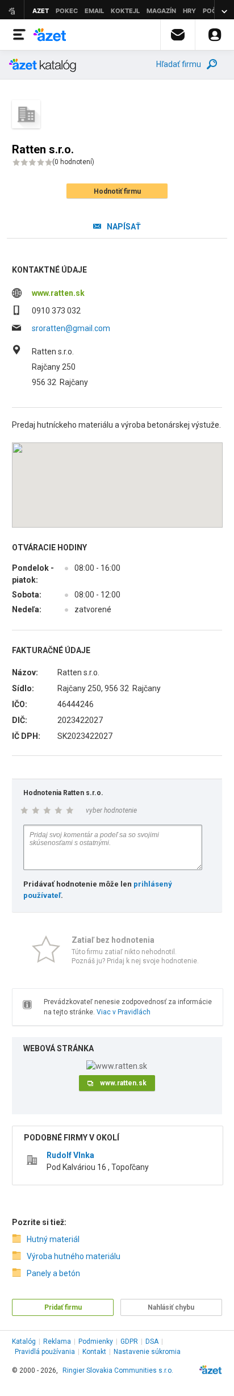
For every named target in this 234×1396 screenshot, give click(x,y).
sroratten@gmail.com (71, 328)
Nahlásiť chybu (171, 1307)
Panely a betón (53, 1273)
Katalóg (24, 1341)
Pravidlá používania (45, 1352)
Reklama (57, 1341)
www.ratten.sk (58, 293)
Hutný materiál (53, 1239)
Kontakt (94, 1352)
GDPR (129, 1341)
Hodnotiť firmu (117, 191)
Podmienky (95, 1341)
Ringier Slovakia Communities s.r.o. (117, 1370)
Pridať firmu (63, 1307)
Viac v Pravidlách (124, 1012)
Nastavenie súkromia (147, 1352)
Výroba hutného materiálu (73, 1256)
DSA (151, 1341)
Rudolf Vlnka (70, 1155)
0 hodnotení (73, 162)
